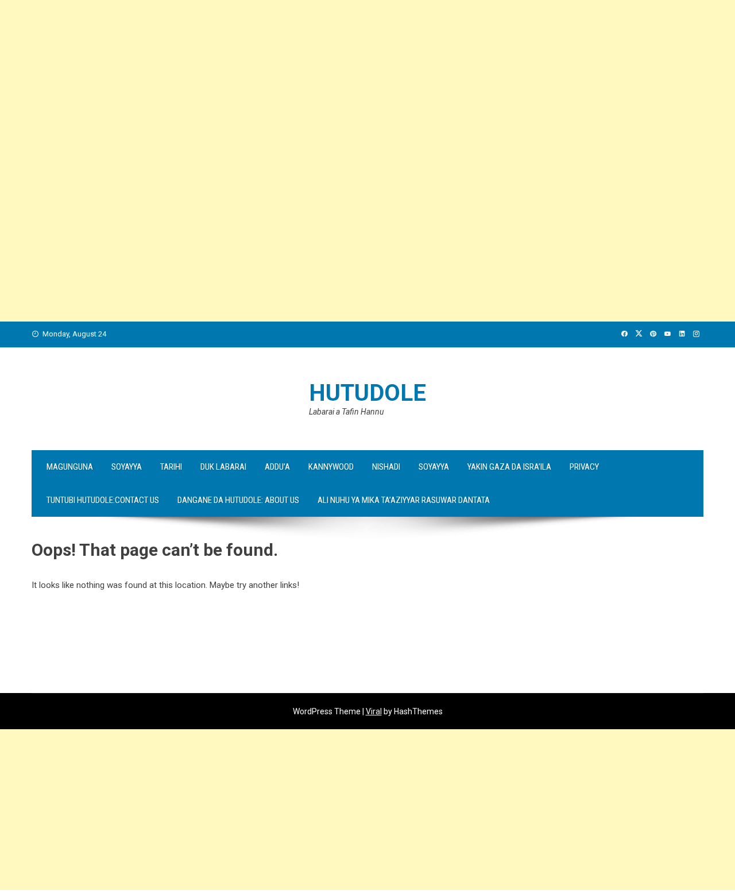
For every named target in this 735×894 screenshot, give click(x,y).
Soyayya (126, 467)
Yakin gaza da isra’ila (509, 467)
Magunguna (70, 467)
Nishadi (386, 467)
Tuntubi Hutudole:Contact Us (103, 500)
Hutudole (367, 393)
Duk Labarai (223, 467)
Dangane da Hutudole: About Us (238, 500)
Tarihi (171, 467)
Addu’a (277, 467)
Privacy (584, 467)
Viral (374, 711)
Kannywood (331, 467)
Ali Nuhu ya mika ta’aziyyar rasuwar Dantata (404, 500)
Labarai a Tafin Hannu (346, 411)
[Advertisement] (344, 80)
